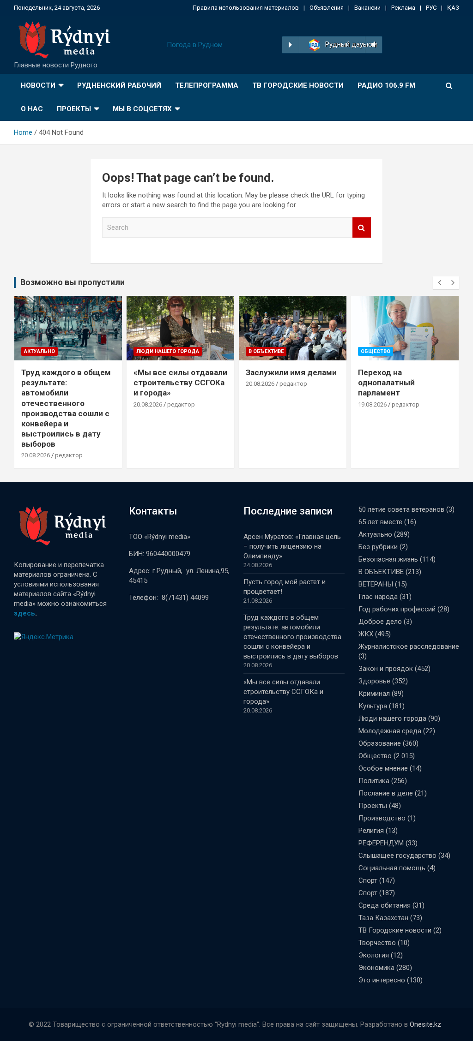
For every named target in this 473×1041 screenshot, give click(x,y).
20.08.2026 (35, 455)
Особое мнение (383, 768)
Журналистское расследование (408, 646)
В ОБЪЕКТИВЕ (266, 351)
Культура (372, 706)
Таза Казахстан (383, 918)
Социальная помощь (391, 868)
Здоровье (374, 681)
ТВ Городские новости (298, 85)
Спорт (367, 880)
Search (361, 227)
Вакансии (367, 7)
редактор (69, 455)
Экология (373, 955)
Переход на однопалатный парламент (386, 382)
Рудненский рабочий (119, 85)
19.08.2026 (372, 404)
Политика (373, 781)
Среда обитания (384, 905)
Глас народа (378, 596)
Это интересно (381, 980)
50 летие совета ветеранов (401, 509)
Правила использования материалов (246, 7)
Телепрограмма (206, 85)
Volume (372, 44)
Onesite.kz (425, 1024)
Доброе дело (380, 621)
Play (290, 45)
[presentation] (439, 282)
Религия (371, 830)
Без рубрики (378, 547)
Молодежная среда (389, 731)
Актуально (39, 351)
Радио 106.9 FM (386, 85)
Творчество (377, 943)
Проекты (74, 109)
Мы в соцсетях (142, 109)
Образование (379, 743)
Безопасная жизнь (388, 559)
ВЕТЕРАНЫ (375, 584)
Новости (38, 85)
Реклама (403, 7)
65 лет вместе (380, 522)
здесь (24, 613)
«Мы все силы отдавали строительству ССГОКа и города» (180, 382)
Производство (382, 818)
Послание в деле (385, 793)
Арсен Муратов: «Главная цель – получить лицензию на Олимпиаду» (292, 546)
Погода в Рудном (195, 45)
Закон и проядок (385, 668)
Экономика (376, 967)
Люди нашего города (167, 351)
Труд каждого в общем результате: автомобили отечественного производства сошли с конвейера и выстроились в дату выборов (292, 636)
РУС (431, 7)
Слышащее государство (397, 855)
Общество (375, 351)
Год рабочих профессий (397, 609)
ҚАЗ (453, 7)
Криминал (374, 693)
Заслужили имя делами (291, 372)
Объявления (326, 7)
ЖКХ (365, 634)
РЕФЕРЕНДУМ (381, 843)
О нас (32, 109)
